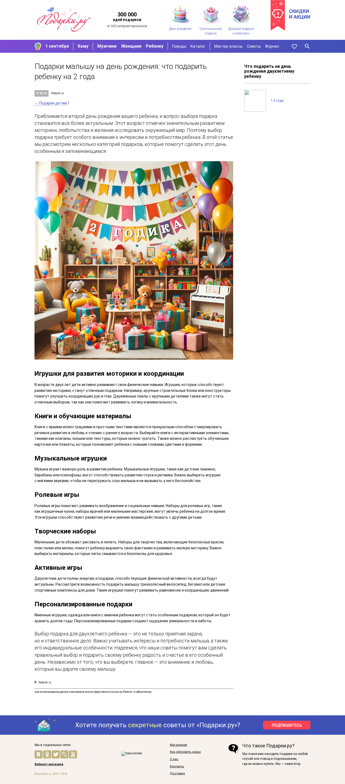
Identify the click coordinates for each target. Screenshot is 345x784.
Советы (254, 46)
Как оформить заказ (185, 752)
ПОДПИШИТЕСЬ (287, 725)
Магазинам (178, 745)
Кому (83, 46)
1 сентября (57, 46)
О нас (174, 759)
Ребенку (154, 46)
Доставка (177, 773)
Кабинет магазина (48, 764)
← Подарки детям (50, 103)
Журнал (272, 46)
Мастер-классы (228, 46)
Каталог (198, 46)
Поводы (179, 46)
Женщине (131, 46)
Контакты (177, 766)
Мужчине (107, 46)
